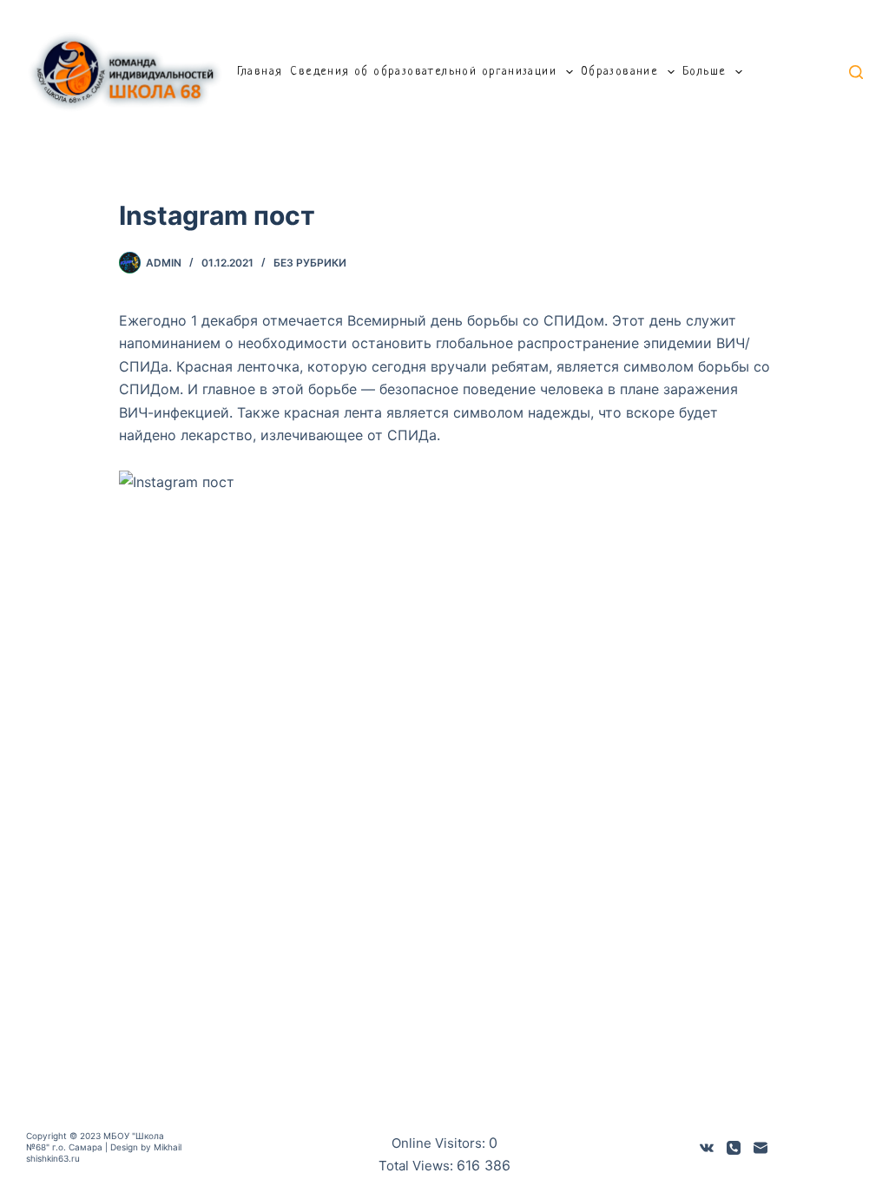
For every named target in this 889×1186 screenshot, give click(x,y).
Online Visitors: (440, 1143)
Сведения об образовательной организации (423, 71)
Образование (619, 71)
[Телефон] (734, 1148)
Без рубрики (309, 262)
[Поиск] (856, 72)
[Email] (760, 1148)
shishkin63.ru (53, 1158)
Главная (260, 71)
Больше (704, 71)
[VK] (707, 1148)
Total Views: (418, 1165)
